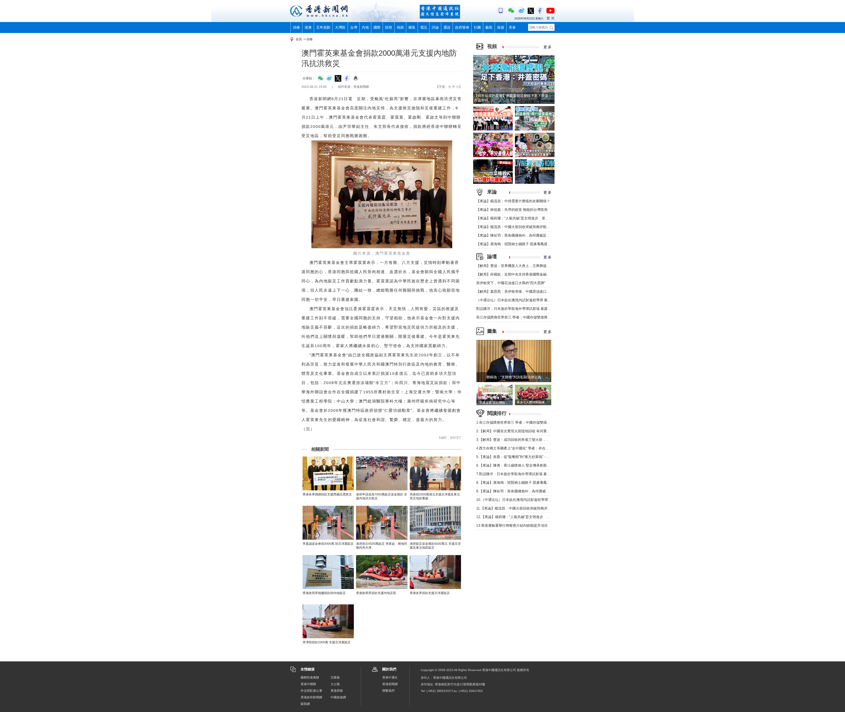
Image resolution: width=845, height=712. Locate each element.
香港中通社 (390, 677)
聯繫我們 (388, 690)
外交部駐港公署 (311, 690)
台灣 (353, 27)
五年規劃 (323, 27)
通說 (446, 27)
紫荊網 (305, 704)
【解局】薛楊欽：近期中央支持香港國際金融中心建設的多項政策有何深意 (534, 274)
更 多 (547, 47)
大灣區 (340, 27)
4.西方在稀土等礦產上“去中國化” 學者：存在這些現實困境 (521, 448)
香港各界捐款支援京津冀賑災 (430, 593)
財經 (388, 27)
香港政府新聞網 (311, 697)
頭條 (296, 27)
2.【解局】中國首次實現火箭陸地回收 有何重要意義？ (518, 431)
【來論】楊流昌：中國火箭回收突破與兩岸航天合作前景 (520, 227)
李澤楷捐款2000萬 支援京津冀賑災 (327, 642)
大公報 (335, 684)
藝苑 (488, 27)
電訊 (423, 27)
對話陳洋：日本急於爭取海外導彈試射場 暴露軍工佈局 (519, 309)
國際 (376, 27)
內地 (365, 27)
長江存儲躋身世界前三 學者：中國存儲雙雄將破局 (515, 317)
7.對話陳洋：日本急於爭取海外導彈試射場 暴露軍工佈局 (520, 474)
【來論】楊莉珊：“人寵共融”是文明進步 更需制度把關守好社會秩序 (530, 218)
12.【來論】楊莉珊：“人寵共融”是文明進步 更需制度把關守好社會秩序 (532, 517)
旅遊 (500, 27)
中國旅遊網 (338, 697)
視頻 (400, 27)
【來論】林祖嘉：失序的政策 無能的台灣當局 (511, 210)
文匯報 (335, 677)
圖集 (411, 27)
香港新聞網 (390, 684)
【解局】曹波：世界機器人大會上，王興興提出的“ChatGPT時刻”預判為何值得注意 (541, 266)
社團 (477, 27)
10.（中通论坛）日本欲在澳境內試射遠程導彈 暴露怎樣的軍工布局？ (530, 500)
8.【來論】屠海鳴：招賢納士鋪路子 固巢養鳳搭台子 (516, 482)
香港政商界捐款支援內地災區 (376, 593)
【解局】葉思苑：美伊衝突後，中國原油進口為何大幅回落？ (523, 291)
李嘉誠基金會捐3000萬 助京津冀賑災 (328, 543)
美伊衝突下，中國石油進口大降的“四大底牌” (510, 283)
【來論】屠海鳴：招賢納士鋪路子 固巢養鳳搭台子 (515, 244)
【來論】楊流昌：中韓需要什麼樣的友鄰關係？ (513, 201)
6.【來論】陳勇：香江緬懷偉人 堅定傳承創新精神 (515, 465)
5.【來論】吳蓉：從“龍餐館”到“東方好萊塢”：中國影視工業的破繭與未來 (532, 457)
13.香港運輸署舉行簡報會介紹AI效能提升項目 (512, 525)
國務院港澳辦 (310, 677)
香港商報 (337, 690)
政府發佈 (462, 27)
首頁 (299, 39)
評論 (435, 27)
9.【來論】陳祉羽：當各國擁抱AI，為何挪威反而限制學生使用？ (526, 491)
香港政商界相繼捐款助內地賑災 (324, 593)
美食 (512, 27)
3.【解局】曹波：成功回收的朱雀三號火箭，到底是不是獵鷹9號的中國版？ (535, 440)
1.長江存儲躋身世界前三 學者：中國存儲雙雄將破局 (516, 422)
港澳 (308, 27)
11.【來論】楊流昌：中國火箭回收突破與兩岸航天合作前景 (522, 508)
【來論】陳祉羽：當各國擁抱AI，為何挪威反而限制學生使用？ (525, 235)
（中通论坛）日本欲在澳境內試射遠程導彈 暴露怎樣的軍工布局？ (527, 300)
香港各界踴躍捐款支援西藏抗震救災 (327, 494)
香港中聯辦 (308, 684)
